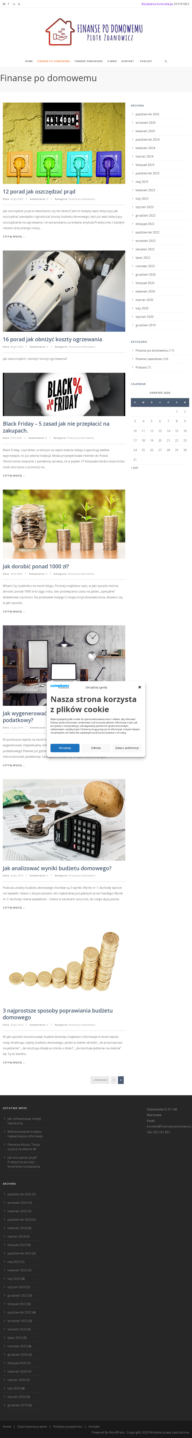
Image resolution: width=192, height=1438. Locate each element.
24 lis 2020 (16, 438)
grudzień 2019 (146, 325)
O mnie (112, 61)
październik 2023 (147, 173)
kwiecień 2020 (145, 291)
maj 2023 (142, 182)
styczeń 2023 (145, 207)
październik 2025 (147, 114)
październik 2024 (147, 139)
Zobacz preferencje (127, 747)
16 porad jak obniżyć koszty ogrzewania (52, 339)
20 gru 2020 (16, 199)
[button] (140, 687)
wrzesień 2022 (146, 241)
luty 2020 (142, 308)
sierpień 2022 (145, 249)
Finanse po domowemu (53, 61)
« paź (134, 467)
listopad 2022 (145, 224)
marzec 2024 (144, 156)
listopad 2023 (145, 165)
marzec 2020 (144, 300)
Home (29, 61)
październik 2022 (147, 232)
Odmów (96, 747)
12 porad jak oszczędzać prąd (39, 191)
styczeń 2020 (145, 317)
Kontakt (128, 61)
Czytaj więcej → (14, 236)
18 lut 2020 (16, 573)
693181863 (181, 4)
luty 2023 (142, 199)
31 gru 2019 (16, 727)
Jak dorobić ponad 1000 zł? (36, 566)
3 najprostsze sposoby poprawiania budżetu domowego (58, 1014)
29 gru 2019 (16, 875)
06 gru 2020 (16, 346)
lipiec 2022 (143, 258)
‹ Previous (100, 1080)
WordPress (117, 1432)
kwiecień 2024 (145, 148)
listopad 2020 (145, 283)
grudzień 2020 (146, 274)
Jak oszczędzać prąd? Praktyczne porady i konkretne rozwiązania (24, 1162)
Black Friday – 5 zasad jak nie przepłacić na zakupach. (56, 427)
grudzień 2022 (146, 215)
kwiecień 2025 (145, 131)
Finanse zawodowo (89, 61)
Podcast (146, 61)
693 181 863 (161, 1132)
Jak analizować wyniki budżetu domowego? (57, 868)
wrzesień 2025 (146, 123)
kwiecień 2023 (145, 190)
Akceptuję (65, 747)
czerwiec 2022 (145, 266)
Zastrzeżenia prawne (32, 1426)
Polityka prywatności (67, 1426)
